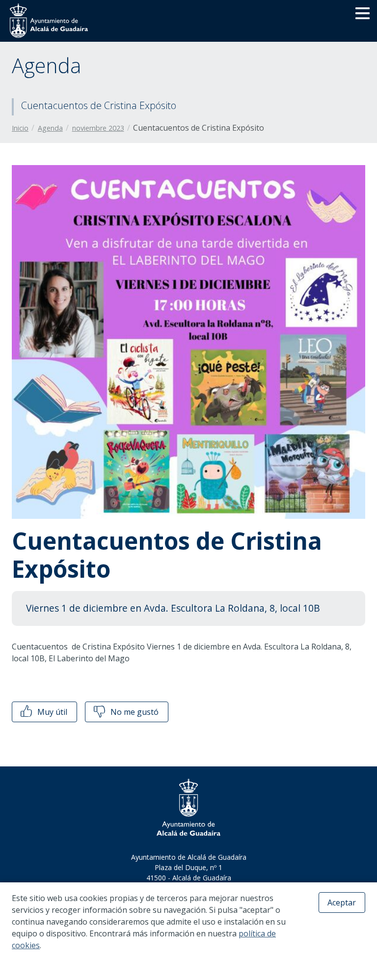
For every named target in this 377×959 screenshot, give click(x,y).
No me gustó (133, 711)
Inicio (20, 128)
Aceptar (341, 902)
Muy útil (51, 711)
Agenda (50, 128)
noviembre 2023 (98, 128)
